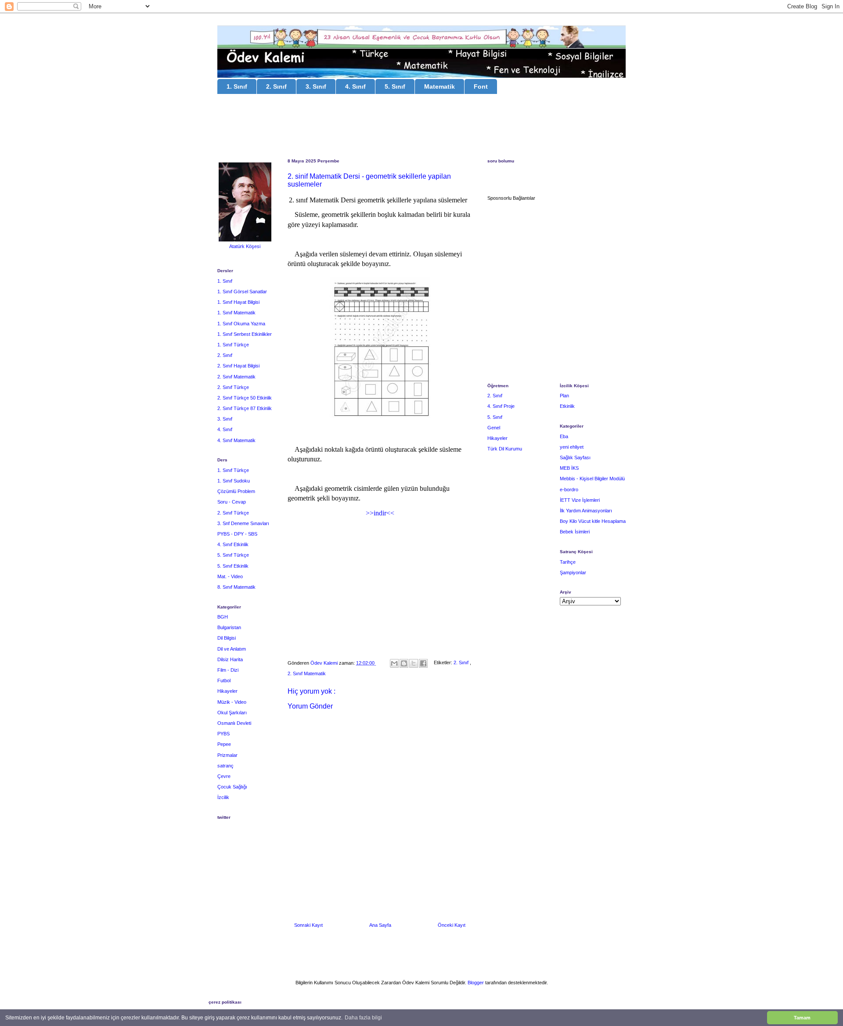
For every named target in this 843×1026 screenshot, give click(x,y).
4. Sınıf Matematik (236, 440)
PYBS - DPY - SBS (237, 533)
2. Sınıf (276, 86)
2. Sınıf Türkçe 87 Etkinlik (244, 408)
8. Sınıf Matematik (236, 587)
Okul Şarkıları (232, 712)
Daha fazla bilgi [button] (363, 1018)
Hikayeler (227, 691)
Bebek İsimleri (575, 531)
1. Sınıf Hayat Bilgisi (238, 302)
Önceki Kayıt (451, 925)
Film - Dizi (227, 670)
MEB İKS (569, 468)
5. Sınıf (395, 86)
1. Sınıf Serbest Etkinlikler (244, 334)
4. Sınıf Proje (501, 406)
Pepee (224, 744)
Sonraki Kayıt (308, 925)
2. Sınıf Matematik (307, 673)
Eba (564, 436)
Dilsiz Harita (230, 659)
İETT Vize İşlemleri (580, 500)
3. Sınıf (316, 86)
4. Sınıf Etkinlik (233, 544)
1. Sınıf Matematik (236, 312)
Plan (564, 395)
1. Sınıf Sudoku (233, 480)
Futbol (224, 680)
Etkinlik (567, 406)
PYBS (223, 733)
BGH (222, 616)
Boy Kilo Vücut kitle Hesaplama (593, 521)
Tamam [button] (802, 1017)
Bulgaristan (229, 627)
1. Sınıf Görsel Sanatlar (242, 291)
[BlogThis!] (404, 663)
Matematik (439, 86)
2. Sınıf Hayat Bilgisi (238, 365)
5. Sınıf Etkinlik (233, 566)
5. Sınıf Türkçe (233, 555)
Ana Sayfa (380, 925)
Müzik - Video (231, 702)
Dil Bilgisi (226, 638)
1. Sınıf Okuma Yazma (241, 323)
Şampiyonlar (573, 572)
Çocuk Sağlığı (232, 786)
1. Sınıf (237, 86)
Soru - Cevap (231, 501)
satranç (225, 765)
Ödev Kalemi (324, 663)
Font (481, 86)
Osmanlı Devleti (234, 723)
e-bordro (569, 489)
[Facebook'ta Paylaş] (423, 663)
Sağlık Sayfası (575, 457)
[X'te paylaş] (413, 663)
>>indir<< (380, 513)
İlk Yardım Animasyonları (586, 510)
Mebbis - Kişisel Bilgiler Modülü (592, 478)
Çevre (224, 776)
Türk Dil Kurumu (504, 448)
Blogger (476, 982)
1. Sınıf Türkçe (233, 344)
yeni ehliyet (572, 447)
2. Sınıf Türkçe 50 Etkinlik (244, 397)
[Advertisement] (421, 127)
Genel (493, 427)
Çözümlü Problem (236, 491)
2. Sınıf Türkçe (233, 387)
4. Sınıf (355, 86)
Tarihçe (568, 562)
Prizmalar (227, 755)
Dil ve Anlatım (231, 649)
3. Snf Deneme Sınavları (243, 523)
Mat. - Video (230, 576)
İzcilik (223, 797)
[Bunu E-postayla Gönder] (394, 663)
